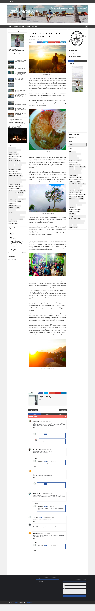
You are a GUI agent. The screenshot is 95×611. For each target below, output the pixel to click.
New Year (11, 186)
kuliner (20, 182)
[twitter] (10, 1)
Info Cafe (18, 177)
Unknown (35, 533)
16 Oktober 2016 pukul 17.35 (52, 506)
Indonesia (11, 177)
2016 (11, 237)
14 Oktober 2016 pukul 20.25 (48, 517)
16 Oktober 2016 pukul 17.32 (52, 434)
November (13, 238)
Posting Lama (63, 410)
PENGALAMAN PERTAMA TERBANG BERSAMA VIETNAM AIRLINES (20, 62)
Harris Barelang (13, 171)
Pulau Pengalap (21, 199)
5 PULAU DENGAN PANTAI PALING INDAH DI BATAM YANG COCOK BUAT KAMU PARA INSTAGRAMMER (17, 73)
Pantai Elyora (22, 190)
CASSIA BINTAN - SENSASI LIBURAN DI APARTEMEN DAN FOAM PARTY (20, 108)
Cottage (11, 162)
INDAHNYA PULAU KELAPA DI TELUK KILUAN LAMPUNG (20, 90)
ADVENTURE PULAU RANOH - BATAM (19, 84)
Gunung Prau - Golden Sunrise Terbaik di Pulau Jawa (17, 242)
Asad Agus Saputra (37, 524)
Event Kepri (22, 162)
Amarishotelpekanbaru (15, 150)
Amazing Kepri (26, 26)
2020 (11, 232)
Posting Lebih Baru (33, 410)
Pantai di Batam (13, 190)
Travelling (21, 217)
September (13, 246)
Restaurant (12, 203)
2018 (10, 147)
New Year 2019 (18, 186)
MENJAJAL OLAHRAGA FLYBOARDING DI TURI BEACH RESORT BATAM (20, 67)
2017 (11, 236)
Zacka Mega (40, 434)
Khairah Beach (12, 182)
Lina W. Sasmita (36, 493)
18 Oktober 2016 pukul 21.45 (51, 440)
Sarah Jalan (36, 421)
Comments (84, 61)
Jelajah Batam (16, 26)
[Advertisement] (77, 113)
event (16, 162)
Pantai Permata (13, 192)
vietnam (11, 219)
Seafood (11, 207)
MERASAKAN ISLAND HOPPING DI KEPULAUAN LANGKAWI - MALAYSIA (20, 80)
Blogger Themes (29, 602)
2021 (11, 230)
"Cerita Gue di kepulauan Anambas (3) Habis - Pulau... (18, 244)
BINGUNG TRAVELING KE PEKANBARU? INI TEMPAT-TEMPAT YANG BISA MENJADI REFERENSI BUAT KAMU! (17, 97)
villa (10, 221)
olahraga (11, 188)
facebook (61, 414)
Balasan (36, 431)
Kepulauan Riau (21, 180)
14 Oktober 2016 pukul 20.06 (46, 493)
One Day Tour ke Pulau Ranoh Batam (20, 114)
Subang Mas (12, 209)
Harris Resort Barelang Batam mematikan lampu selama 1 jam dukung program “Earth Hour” (16, 121)
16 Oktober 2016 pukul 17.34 (52, 484)
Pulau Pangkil (12, 199)
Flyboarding (18, 165)
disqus (47, 414)
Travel (10, 214)
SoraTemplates (15, 602)
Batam (10, 158)
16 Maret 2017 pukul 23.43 (52, 545)
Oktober (13, 240)
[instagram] (13, 1)
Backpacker (12, 156)
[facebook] (8, 1)
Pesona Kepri (12, 194)
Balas (34, 427)
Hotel (21, 175)
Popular (77, 61)
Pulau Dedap (20, 194)
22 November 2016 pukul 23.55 (44, 533)
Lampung (11, 184)
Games (18, 167)
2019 (14, 147)
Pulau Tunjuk (12, 201)
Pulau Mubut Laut (13, 197)
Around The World (13, 154)
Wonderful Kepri (13, 223)
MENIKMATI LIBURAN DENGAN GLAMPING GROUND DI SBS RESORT (20, 103)
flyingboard (12, 167)
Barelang (19, 156)
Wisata (15, 221)
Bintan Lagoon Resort (14, 160)
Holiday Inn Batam (13, 175)
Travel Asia (17, 214)
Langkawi (17, 184)
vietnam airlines (19, 219)
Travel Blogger (13, 217)
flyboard (11, 165)
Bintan (15, 158)
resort (19, 201)
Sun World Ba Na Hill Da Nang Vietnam (16, 212)
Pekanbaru (21, 192)
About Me (34, 26)
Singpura (17, 207)
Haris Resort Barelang (15, 169)
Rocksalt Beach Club (14, 205)
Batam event (36, 471)
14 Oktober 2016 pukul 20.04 (46, 449)
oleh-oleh (18, 188)
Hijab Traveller (36, 449)
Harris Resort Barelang (15, 173)
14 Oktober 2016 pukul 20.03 (45, 421)
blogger (34, 414)
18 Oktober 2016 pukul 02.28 (48, 524)
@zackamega (71, 53)
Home (9, 26)
